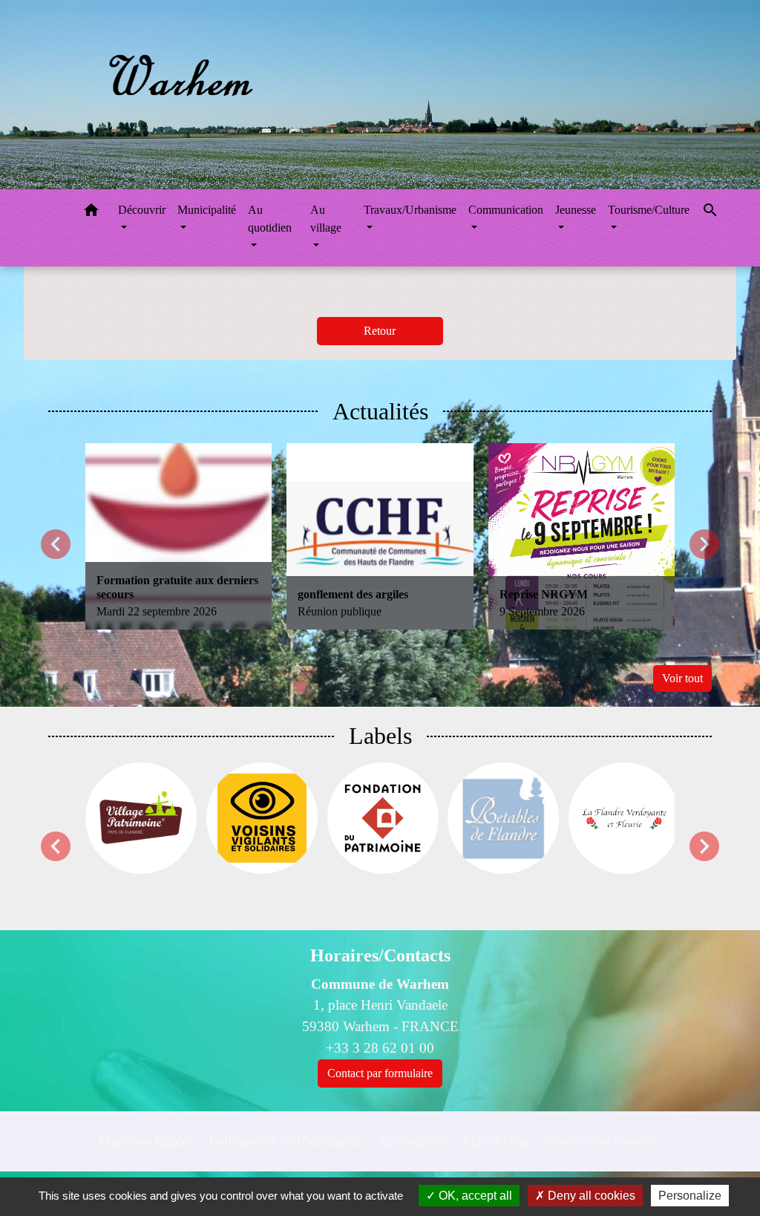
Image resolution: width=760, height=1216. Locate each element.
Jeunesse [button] (575, 209)
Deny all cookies (590, 1195)
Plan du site (495, 1140)
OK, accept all (474, 1195)
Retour (380, 330)
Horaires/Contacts (380, 955)
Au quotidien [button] (270, 218)
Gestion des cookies (600, 1140)
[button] (91, 212)
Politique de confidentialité (285, 1140)
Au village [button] (325, 218)
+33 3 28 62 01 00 (380, 1048)
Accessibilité (411, 1140)
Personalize (689, 1195)
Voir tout (682, 678)
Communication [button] (505, 209)
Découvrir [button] (142, 209)
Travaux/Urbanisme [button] (410, 209)
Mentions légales (145, 1140)
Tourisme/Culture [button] (648, 209)
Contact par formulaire (380, 1073)
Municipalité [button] (206, 209)
